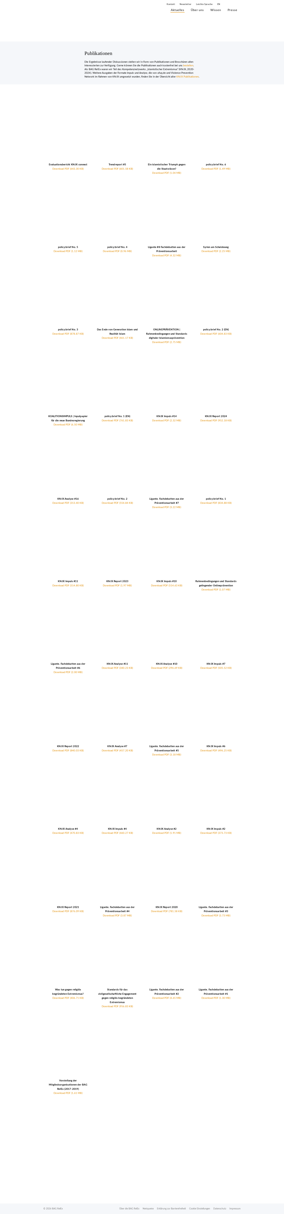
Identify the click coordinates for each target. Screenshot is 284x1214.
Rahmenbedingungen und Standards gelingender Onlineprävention (216, 585)
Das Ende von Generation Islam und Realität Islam (117, 333)
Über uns (197, 10)
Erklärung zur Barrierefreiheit (171, 1209)
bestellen (188, 65)
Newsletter (185, 4)
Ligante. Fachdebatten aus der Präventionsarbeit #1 (216, 993)
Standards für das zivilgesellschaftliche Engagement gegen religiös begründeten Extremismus (117, 998)
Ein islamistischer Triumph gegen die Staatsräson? (166, 168)
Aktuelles (177, 10)
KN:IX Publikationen (187, 77)
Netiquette (148, 1209)
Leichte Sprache (204, 4)
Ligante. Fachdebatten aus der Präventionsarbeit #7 (166, 503)
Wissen (215, 10)
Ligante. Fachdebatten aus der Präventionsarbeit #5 (166, 750)
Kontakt (171, 4)
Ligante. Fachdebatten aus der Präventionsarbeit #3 (216, 911)
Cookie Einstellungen (199, 1209)
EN (218, 4)
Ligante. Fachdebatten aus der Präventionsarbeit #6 (68, 668)
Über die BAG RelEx (129, 1209)
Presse (232, 10)
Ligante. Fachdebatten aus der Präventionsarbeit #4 (117, 911)
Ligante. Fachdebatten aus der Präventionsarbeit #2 (166, 993)
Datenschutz (219, 1209)
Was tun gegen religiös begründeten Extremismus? (68, 993)
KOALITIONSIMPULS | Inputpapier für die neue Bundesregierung (68, 420)
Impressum (235, 1209)
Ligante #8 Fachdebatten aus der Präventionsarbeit (167, 251)
